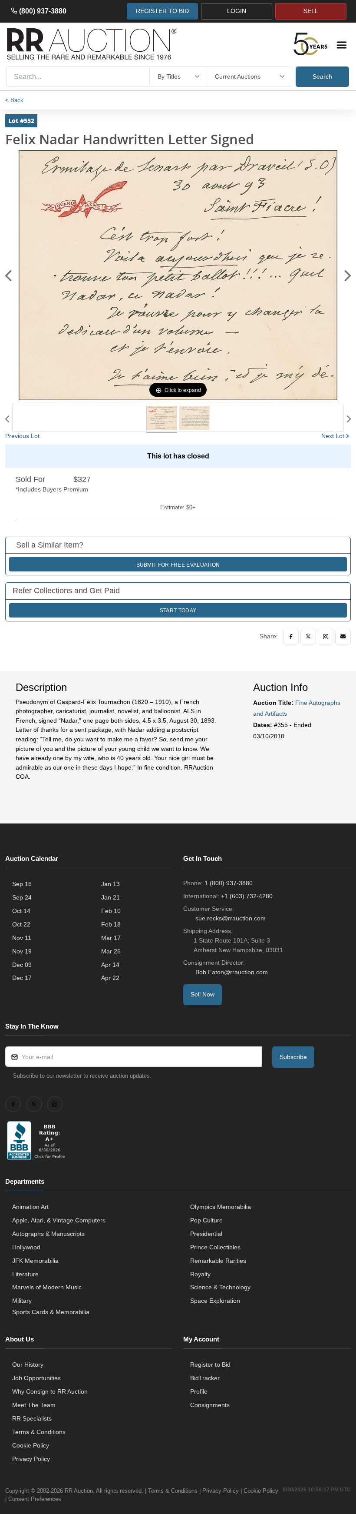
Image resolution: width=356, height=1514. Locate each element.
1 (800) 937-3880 (228, 883)
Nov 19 (22, 951)
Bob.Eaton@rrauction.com (231, 972)
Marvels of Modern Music (47, 1287)
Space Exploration (215, 1300)
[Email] (343, 636)
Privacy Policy (31, 1458)
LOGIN (236, 10)
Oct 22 (21, 924)
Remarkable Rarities (218, 1260)
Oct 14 (21, 910)
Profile (199, 1391)
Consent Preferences (34, 1499)
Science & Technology (220, 1287)
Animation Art (30, 1206)
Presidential (206, 1233)
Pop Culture (206, 1220)
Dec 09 (22, 964)
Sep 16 (22, 883)
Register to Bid (210, 1364)
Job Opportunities (36, 1378)
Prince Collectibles (215, 1247)
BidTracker (205, 1378)
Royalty (200, 1274)
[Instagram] (325, 636)
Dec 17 (22, 977)
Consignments (210, 1404)
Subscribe (293, 1056)
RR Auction (79, 1490)
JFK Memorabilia (35, 1260)
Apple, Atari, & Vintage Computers (58, 1220)
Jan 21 (110, 897)
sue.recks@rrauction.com (230, 918)
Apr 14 (110, 964)
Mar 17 (111, 937)
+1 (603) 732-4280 (247, 896)
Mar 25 (111, 951)
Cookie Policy (30, 1445)
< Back (14, 100)
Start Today (178, 611)
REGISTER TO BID (162, 10)
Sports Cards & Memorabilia (50, 1311)
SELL (310, 10)
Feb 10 (111, 910)
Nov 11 (21, 937)
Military (22, 1300)
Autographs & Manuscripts (48, 1233)
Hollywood (26, 1247)
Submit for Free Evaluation (178, 565)
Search (322, 76)
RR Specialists (32, 1418)
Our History (27, 1364)
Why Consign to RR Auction (50, 1391)
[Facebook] (291, 636)
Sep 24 (22, 897)
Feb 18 (111, 924)
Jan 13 (110, 883)
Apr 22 (110, 977)
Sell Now (202, 994)
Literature (25, 1274)
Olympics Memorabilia (220, 1206)
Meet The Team (34, 1404)
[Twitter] (308, 636)
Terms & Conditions (39, 1431)
